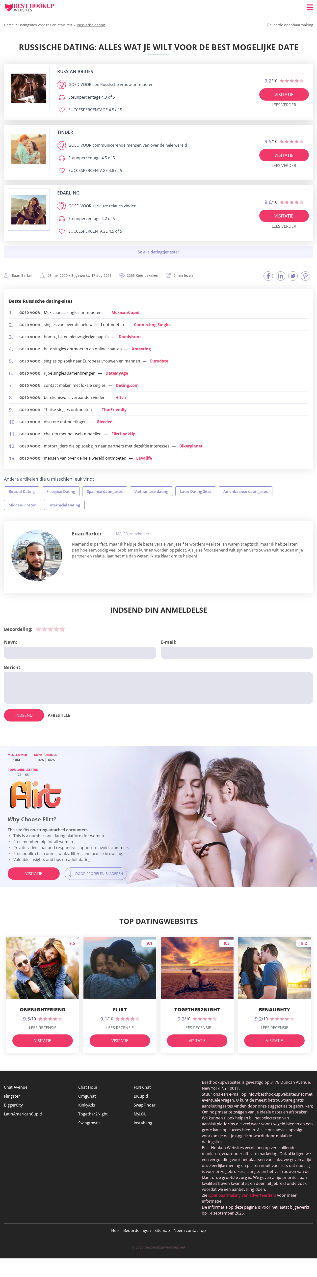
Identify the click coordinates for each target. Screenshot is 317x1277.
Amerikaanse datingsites (245, 491)
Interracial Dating (64, 504)
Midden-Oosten (23, 504)
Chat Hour (88, 1087)
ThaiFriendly (114, 409)
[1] (38, 629)
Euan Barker (87, 533)
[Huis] (33, 7)
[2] (44, 629)
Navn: (10, 642)
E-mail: (168, 642)
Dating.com (127, 385)
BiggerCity (13, 1105)
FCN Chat (142, 1087)
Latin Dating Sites (195, 491)
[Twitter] (293, 276)
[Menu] (310, 7)
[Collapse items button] (158, 252)
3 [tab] (311, 860)
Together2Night (93, 1114)
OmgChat (87, 1096)
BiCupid (141, 1096)
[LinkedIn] (280, 276)
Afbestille (59, 715)
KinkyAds (86, 1105)
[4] (56, 629)
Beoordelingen (137, 1230)
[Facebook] (268, 276)
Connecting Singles (152, 324)
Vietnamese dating (151, 491)
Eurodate (159, 361)
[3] (50, 629)
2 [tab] (311, 853)
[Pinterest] (305, 276)
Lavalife (144, 458)
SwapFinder (145, 1105)
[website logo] (28, 88)
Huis (115, 1230)
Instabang (143, 1123)
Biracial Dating (22, 491)
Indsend (24, 715)
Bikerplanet (191, 446)
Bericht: (13, 667)
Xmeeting (141, 349)
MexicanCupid (125, 312)
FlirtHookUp (123, 434)
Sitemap (162, 1230)
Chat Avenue (15, 1087)
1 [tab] (311, 845)
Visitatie (283, 94)
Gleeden (105, 421)
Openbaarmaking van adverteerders (242, 1195)
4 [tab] (311, 868)
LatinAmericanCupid (23, 1114)
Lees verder (284, 105)
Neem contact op (190, 1230)
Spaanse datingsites (105, 491)
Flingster (12, 1096)
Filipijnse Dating (61, 491)
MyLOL (140, 1114)
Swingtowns (89, 1123)
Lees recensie (42, 1027)
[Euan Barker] (36, 555)
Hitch (120, 397)
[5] (62, 629)
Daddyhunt (130, 336)
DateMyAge (117, 373)
